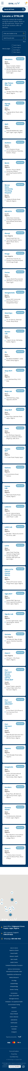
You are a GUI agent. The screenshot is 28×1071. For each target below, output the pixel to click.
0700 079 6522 (8, 934)
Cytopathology (14, 983)
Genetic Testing (14, 989)
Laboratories (14, 1020)
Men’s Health (14, 959)
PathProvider (14, 1022)
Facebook (14, 1029)
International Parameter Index (14, 971)
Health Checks (14, 962)
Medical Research (14, 977)
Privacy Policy (14, 1054)
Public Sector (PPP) (14, 995)
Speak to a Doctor (14, 950)
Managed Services (14, 998)
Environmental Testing (14, 1004)
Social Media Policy (14, 1056)
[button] (5, 907)
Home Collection (14, 1017)
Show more (20, 58)
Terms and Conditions (14, 1051)
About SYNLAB (14, 1013)
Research (14, 1007)
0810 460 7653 (16, 939)
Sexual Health (14, 953)
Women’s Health (14, 956)
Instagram (14, 1032)
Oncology (14, 980)
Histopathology (14, 986)
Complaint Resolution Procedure (14, 965)
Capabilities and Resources (14, 974)
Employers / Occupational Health (14, 1001)
